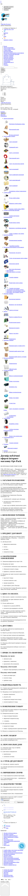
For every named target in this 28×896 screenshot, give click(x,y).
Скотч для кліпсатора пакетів (16, 163)
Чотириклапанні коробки (15, 240)
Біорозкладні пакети (14, 328)
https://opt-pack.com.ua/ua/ (9, 474)
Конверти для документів (15, 304)
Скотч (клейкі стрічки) (9, 49)
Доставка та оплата (8, 6)
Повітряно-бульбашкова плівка (17, 124)
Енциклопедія (7, 8)
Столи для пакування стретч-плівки (18, 258)
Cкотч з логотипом (8, 860)
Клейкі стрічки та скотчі (10, 851)
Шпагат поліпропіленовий (16, 375)
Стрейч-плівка (7, 50)
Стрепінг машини (13, 277)
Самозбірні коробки (14, 246)
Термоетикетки (13, 363)
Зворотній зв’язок (8, 875)
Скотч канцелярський (14, 180)
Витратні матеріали (9, 58)
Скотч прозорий (13, 141)
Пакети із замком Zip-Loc (15, 317)
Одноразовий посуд (9, 62)
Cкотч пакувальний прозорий (11, 858)
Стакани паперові (13, 443)
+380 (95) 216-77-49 (9, 29)
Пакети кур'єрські (13, 310)
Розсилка (6, 873)
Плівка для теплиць (14, 381)
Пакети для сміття (13, 333)
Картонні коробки (8, 51)
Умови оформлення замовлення (12, 841)
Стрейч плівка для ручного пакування (13, 850)
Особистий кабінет (8, 869)
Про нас (6, 838)
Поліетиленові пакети (14, 322)
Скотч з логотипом (14, 152)
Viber (5, 36)
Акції (5, 843)
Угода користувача (8, 839)
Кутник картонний (14, 135)
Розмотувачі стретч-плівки (16, 282)
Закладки (6, 872)
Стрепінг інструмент (14, 288)
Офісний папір (13, 369)
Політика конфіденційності (10, 835)
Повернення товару (9, 876)
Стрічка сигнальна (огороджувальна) (11, 430)
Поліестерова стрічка (14, 222)
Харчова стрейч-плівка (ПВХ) (16, 209)
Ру (4, 94)
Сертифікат (6, 842)
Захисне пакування (8, 47)
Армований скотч (13, 147)
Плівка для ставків (14, 397)
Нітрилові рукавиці (13, 448)
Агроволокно (12, 415)
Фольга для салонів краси (15, 436)
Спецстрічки (7, 61)
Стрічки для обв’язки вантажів (11, 54)
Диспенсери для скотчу (15, 252)
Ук (1, 90)
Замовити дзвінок (8, 39)
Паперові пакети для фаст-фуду (17, 345)
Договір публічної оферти (10, 833)
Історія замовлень (8, 871)
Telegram (6, 33)
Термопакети (12, 339)
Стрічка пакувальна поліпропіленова (11, 216)
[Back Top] (5, 888)
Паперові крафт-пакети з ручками (17, 356)
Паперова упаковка (8, 55)
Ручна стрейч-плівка (14, 198)
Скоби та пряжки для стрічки (16, 233)
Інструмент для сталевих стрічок (15, 292)
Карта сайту (7, 845)
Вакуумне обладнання (14, 269)
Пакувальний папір (14, 129)
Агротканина (10, 417)
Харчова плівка (7, 855)
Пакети (5, 63)
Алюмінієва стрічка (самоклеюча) (17, 191)
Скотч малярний (13, 185)
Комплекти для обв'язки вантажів (17, 228)
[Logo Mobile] (4, 20)
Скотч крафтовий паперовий (16, 174)
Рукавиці (6, 65)
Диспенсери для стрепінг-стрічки (15, 289)
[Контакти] (1, 23)
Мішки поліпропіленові (15, 392)
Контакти (6, 9)
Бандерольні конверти (14, 299)
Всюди (5, 46)
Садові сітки (12, 403)
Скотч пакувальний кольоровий (12, 859)
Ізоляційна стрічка (13, 423)
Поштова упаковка (8, 57)
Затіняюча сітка (13, 386)
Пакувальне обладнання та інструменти (14, 53)
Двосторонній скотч (14, 158)
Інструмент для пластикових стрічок (16, 291)
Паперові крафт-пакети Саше (16, 351)
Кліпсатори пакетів (14, 263)
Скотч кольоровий (13, 169)
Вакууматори (10, 270)
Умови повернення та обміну (11, 837)
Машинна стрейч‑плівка (15, 203)
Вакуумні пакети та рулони (14, 271)
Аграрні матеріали (8, 59)
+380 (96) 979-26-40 (6, 24)
